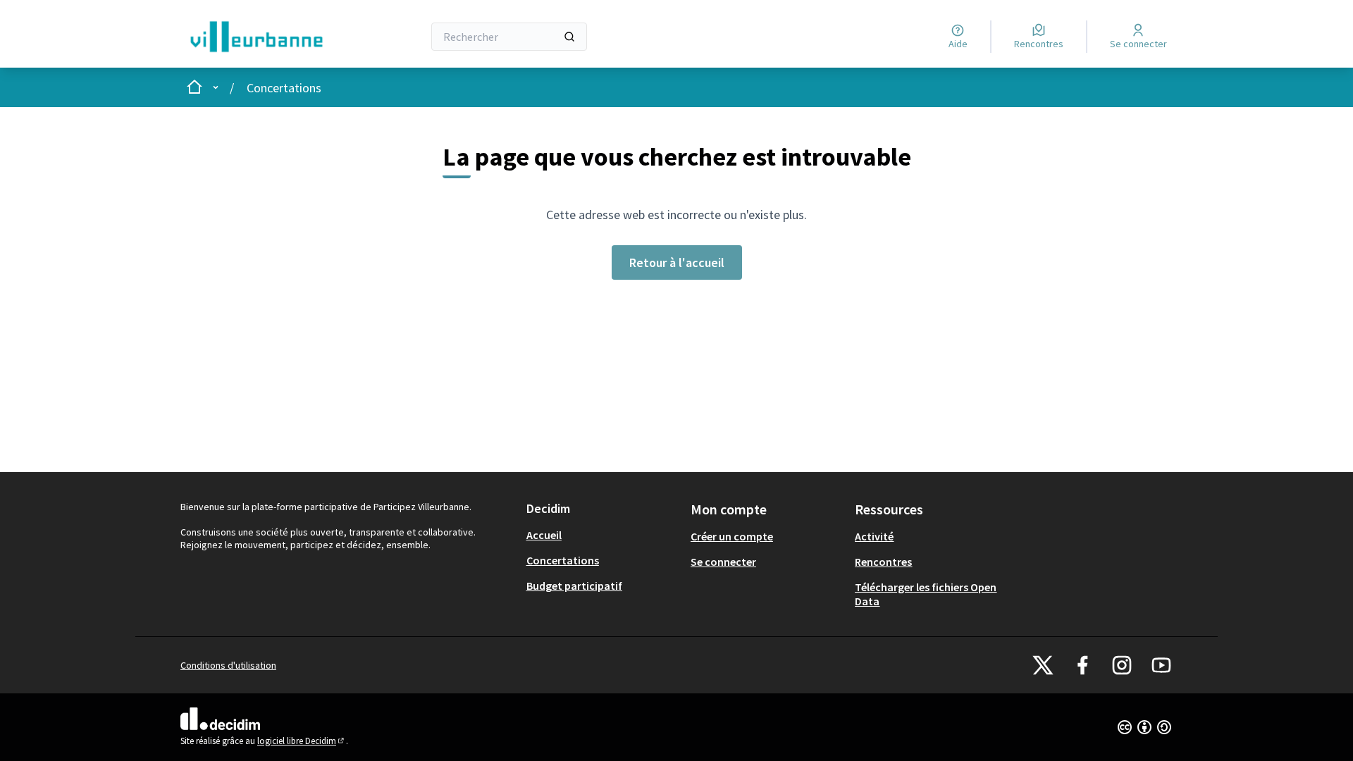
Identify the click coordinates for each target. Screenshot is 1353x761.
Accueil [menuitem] (544, 535)
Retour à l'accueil (676, 262)
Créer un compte (732, 536)
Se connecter (723, 562)
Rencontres (883, 562)
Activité (874, 536)
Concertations (284, 88)
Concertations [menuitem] (562, 560)
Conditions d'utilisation (228, 665)
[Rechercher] (569, 36)
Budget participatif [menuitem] (574, 586)
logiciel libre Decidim (301, 741)
